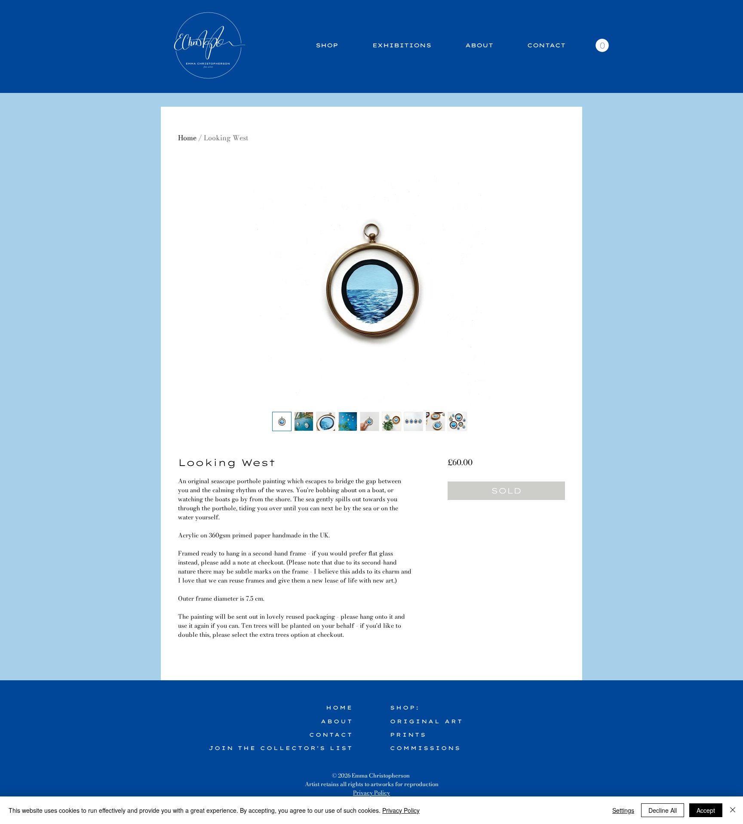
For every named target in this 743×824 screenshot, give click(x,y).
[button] (602, 45)
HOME (339, 707)
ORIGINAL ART (426, 721)
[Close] (733, 810)
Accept (706, 810)
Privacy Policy (371, 792)
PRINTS (408, 734)
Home (187, 138)
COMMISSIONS (425, 748)
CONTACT (331, 734)
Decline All (662, 810)
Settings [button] (623, 810)
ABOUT (337, 721)
